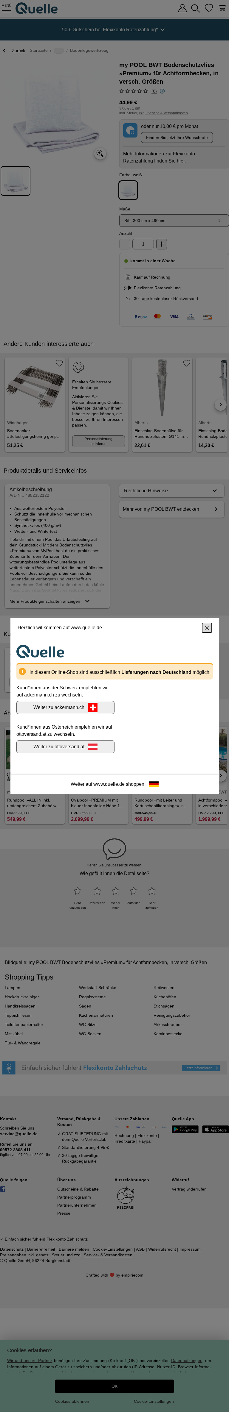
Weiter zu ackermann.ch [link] (58, 707)
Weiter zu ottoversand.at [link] (58, 746)
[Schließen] (207, 627)
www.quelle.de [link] (109, 784)
